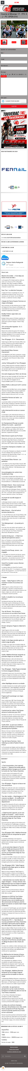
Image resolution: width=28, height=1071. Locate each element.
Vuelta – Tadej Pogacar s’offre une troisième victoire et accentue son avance (12, 582)
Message (3, 72)
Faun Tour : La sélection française (12, 290)
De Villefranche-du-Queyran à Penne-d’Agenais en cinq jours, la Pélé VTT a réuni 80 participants (13, 956)
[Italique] (4, 74)
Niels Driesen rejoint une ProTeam (12, 436)
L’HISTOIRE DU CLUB (7, 251)
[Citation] (12, 74)
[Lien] (16, 74)
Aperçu (4, 76)
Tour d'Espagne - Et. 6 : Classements (13, 339)
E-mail (2, 59)
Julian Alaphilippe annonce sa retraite (13, 683)
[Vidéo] (22, 74)
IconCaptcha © (23, 102)
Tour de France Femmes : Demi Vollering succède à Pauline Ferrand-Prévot (13, 743)
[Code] (24, 74)
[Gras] (2, 74)
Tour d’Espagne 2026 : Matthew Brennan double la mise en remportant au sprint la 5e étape (14, 834)
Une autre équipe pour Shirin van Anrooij (14, 374)
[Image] (20, 74)
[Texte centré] (14, 74)
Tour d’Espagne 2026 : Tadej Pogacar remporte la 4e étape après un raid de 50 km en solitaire (13, 867)
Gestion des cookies (14, 1049)
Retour (14, 42)
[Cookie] (3, 1068)
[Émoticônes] (26, 74)
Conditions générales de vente (14, 1051)
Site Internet (4, 65)
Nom (2, 53)
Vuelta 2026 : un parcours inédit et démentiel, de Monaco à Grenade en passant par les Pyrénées (13, 726)
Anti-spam (3, 97)
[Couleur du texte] (9, 74)
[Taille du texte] (7, 74)
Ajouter (14, 106)
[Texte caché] (18, 74)
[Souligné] (5, 74)
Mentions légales (14, 1047)
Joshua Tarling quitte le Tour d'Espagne (14, 363)
